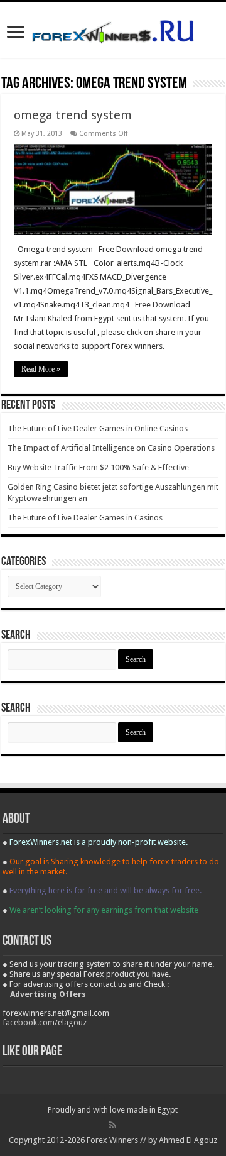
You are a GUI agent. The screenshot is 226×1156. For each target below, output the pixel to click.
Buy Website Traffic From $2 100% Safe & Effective (98, 467)
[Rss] (112, 1125)
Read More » (40, 369)
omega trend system (73, 115)
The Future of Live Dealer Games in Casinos (85, 517)
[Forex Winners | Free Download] (113, 29)
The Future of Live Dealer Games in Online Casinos (98, 428)
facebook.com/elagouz (45, 1022)
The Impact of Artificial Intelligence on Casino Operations (111, 448)
